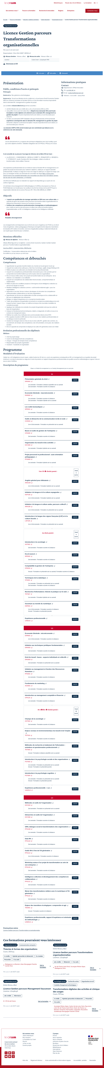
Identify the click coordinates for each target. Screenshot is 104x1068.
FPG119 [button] (27, 841)
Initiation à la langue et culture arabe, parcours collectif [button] (45, 504)
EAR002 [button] (27, 395)
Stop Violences (57, 1051)
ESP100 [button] (27, 494)
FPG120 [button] (27, 867)
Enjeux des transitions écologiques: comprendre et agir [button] (45, 905)
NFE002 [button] (27, 556)
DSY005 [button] (27, 445)
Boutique (55, 1043)
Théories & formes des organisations (20, 949)
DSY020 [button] (27, 805)
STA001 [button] (27, 580)
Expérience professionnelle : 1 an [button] (37, 788)
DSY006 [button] (27, 817)
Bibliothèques (57, 1047)
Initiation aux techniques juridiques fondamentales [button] (44, 645)
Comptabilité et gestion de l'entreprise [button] (39, 566)
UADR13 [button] (28, 790)
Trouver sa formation (28, 10)
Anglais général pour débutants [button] (37, 480)
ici (43, 181)
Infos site (25, 1060)
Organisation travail (57, 19)
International (56, 1049)
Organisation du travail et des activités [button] (39, 443)
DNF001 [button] (27, 606)
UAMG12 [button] (28, 922)
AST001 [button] (27, 544)
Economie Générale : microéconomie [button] (39, 633)
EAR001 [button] (27, 635)
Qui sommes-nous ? (12, 10)
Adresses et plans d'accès (60, 1041)
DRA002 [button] (27, 647)
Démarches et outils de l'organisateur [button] (39, 815)
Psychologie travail (60, 981)
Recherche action (73, 981)
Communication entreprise (27, 945)
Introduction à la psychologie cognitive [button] (39, 773)
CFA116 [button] (27, 697)
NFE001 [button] (27, 409)
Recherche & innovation (46, 10)
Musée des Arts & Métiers (60, 1045)
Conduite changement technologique (65, 985)
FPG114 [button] (27, 853)
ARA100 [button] (27, 506)
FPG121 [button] (27, 881)
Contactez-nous (92, 11)
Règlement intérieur (36, 1060)
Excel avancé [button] (30, 554)
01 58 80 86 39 (70, 90)
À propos (55, 1033)
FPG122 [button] (27, 896)
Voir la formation (43, 966)
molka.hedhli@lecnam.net (75, 93)
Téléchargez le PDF (12, 63)
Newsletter (92, 1060)
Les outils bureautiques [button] (34, 407)
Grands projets (27, 1045)
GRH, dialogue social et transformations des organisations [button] (47, 827)
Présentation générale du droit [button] (36, 379)
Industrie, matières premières (31, 19)
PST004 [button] (27, 775)
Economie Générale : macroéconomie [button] (39, 393)
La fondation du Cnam (29, 1039)
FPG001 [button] (27, 674)
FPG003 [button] (27, 459)
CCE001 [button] (27, 421)
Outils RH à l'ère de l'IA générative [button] (37, 850)
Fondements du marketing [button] (35, 683)
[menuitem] (58, 3)
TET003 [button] (27, 749)
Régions (60, 10)
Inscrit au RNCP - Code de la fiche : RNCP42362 (17, 248)
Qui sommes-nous (28, 1033)
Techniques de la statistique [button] (35, 578)
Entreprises (70, 10)
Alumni (25, 1041)
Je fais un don (27, 1043)
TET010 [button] (27, 735)
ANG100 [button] (28, 483)
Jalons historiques (28, 1035)
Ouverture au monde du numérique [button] (38, 603)
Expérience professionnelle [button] (35, 618)
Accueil (5, 19)
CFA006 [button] (27, 433)
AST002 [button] (27, 721)
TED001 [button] (27, 907)
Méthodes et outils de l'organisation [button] (38, 803)
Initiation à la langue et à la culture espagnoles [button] (42, 492)
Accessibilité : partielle (80, 1060)
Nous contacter (57, 1039)
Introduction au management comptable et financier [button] (44, 695)
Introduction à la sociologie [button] (35, 542)
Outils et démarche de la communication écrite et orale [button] (45, 419)
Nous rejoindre (57, 1037)
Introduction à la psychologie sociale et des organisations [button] (46, 759)
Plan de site (56, 1053)
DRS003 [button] (27, 659)
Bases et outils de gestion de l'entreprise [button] (40, 431)
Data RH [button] (28, 839)
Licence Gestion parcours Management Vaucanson (27, 989)
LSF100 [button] (27, 521)
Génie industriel (45, 19)
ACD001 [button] (27, 686)
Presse (55, 1035)
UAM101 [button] (28, 620)
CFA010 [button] (27, 568)
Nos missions (27, 1037)
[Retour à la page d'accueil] (10, 3)
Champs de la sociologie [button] (34, 719)
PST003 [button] (27, 761)
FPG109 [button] (27, 829)
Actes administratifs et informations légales (58, 1060)
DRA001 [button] (27, 381)
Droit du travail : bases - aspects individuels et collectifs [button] (45, 657)
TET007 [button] (27, 594)
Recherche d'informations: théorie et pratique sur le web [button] (46, 592)
